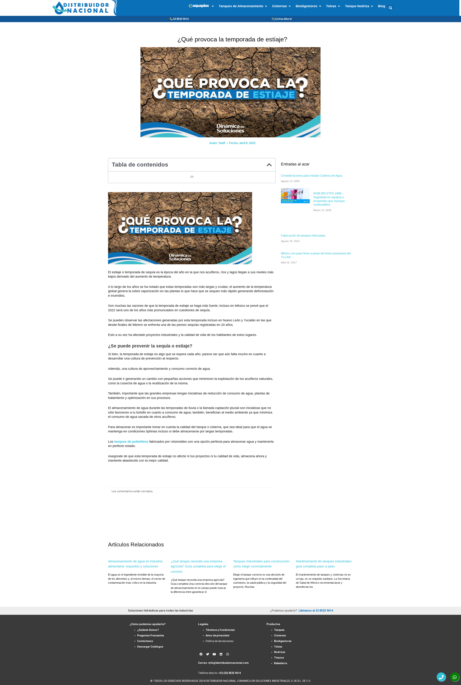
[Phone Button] (441, 676)
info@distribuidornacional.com (228, 662)
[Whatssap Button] (454, 676)
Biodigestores (306, 6)
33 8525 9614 (181, 18)
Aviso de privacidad (217, 635)
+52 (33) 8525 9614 (229, 672)
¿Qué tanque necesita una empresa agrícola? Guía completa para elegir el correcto (198, 567)
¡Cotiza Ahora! (283, 18)
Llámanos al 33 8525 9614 (316, 610)
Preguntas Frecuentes (150, 635)
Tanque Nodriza (357, 6)
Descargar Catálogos (150, 646)
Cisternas (279, 6)
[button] (391, 8)
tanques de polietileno (131, 441)
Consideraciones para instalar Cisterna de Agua (311, 175)
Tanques (279, 629)
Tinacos (279, 657)
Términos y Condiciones (220, 629)
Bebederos (280, 663)
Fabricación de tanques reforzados (303, 235)
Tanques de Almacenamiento (241, 6)
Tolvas (331, 6)
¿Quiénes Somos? (148, 629)
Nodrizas (279, 652)
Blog (381, 6)
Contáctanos (145, 641)
